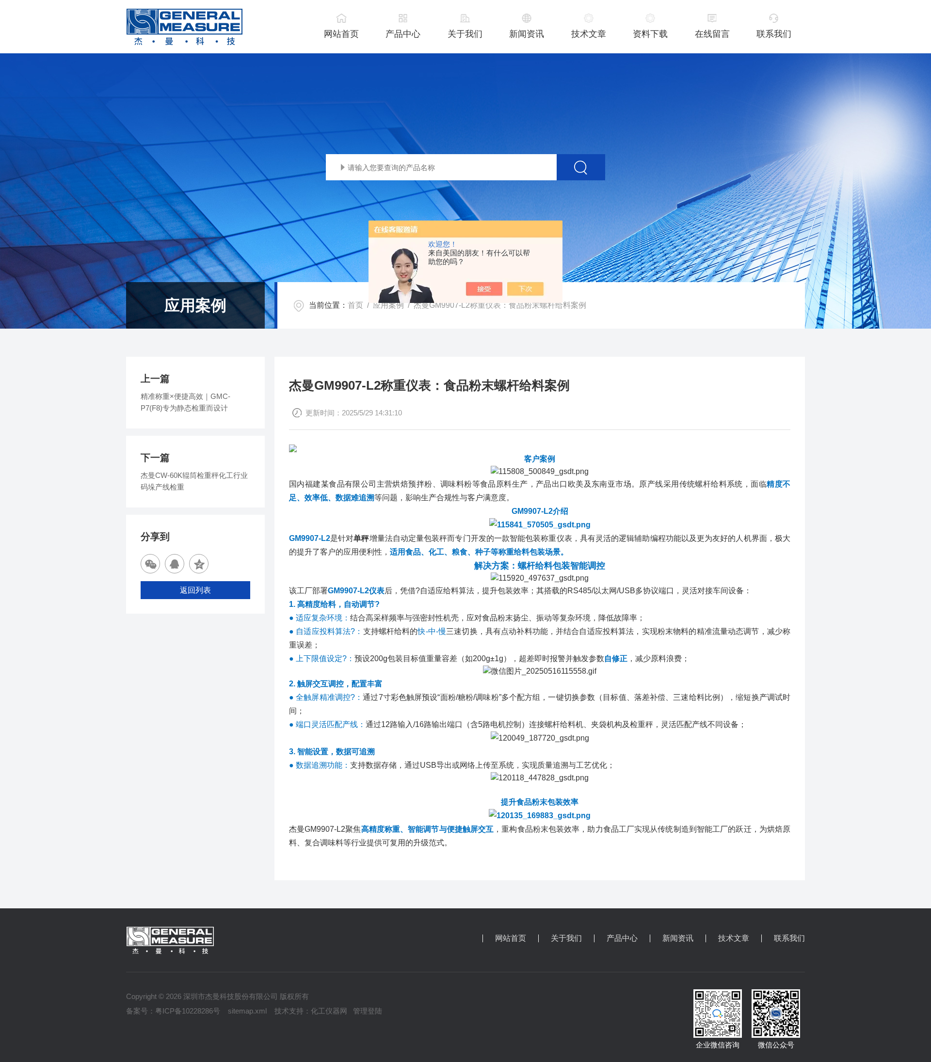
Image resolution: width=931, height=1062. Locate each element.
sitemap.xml (247, 1011)
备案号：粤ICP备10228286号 (173, 1011)
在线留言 (712, 34)
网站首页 (341, 34)
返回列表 (195, 590)
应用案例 (388, 305)
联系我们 (773, 34)
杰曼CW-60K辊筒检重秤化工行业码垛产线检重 (194, 481)
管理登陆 (367, 1011)
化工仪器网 (329, 1011)
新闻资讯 (526, 34)
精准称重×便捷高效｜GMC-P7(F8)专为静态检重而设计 (185, 402)
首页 (355, 305)
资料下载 (650, 34)
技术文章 (588, 34)
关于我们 (465, 34)
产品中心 (402, 34)
